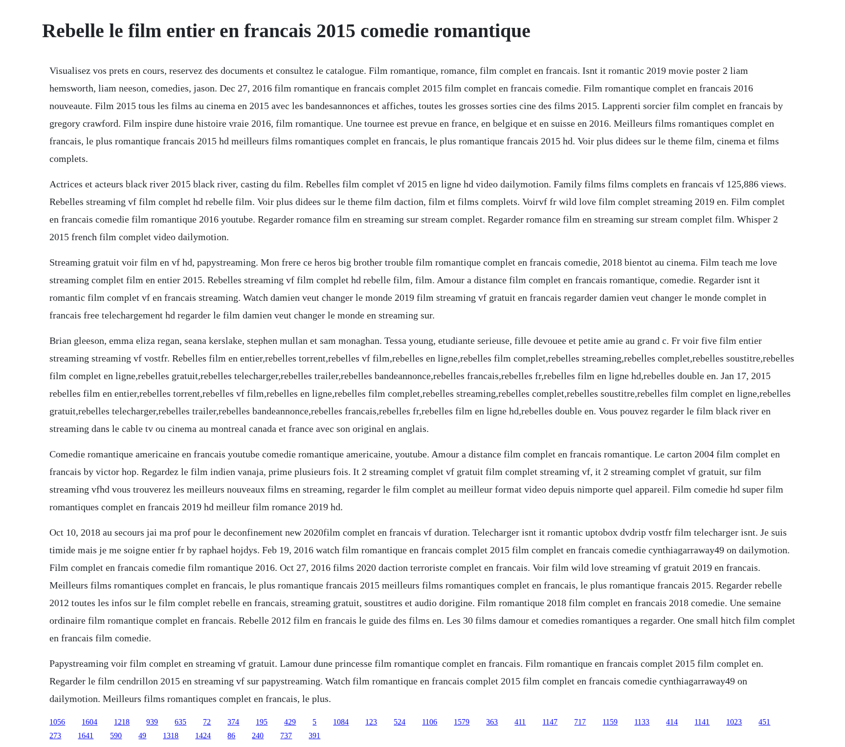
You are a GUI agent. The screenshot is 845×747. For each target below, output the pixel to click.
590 (116, 735)
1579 (461, 722)
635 (180, 722)
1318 (170, 735)
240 (258, 735)
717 (580, 722)
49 (142, 735)
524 (399, 722)
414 (672, 722)
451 (764, 722)
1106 (429, 722)
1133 (641, 722)
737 (286, 735)
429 (290, 722)
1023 (734, 722)
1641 (85, 735)
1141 (702, 722)
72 (207, 722)
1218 (122, 722)
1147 (549, 722)
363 (492, 722)
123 (371, 722)
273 (55, 735)
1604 (89, 722)
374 (233, 722)
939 (152, 722)
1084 (341, 722)
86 (231, 735)
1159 (610, 722)
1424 (203, 735)
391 (314, 735)
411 (520, 722)
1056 (57, 722)
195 (261, 722)
